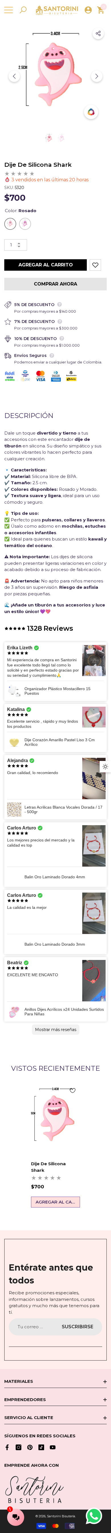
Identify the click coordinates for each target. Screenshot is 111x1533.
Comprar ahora (55, 284)
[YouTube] (53, 1447)
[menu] (8, 10)
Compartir (98, 33)
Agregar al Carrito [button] (58, 1202)
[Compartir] (98, 33)
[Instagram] (18, 1447)
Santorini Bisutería (61, 1516)
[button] (23, 10)
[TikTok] (41, 1447)
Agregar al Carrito (45, 265)
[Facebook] (7, 1447)
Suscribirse (77, 1326)
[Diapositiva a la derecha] (96, 76)
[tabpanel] (55, 1145)
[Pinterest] (30, 1447)
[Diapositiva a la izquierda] (14, 76)
